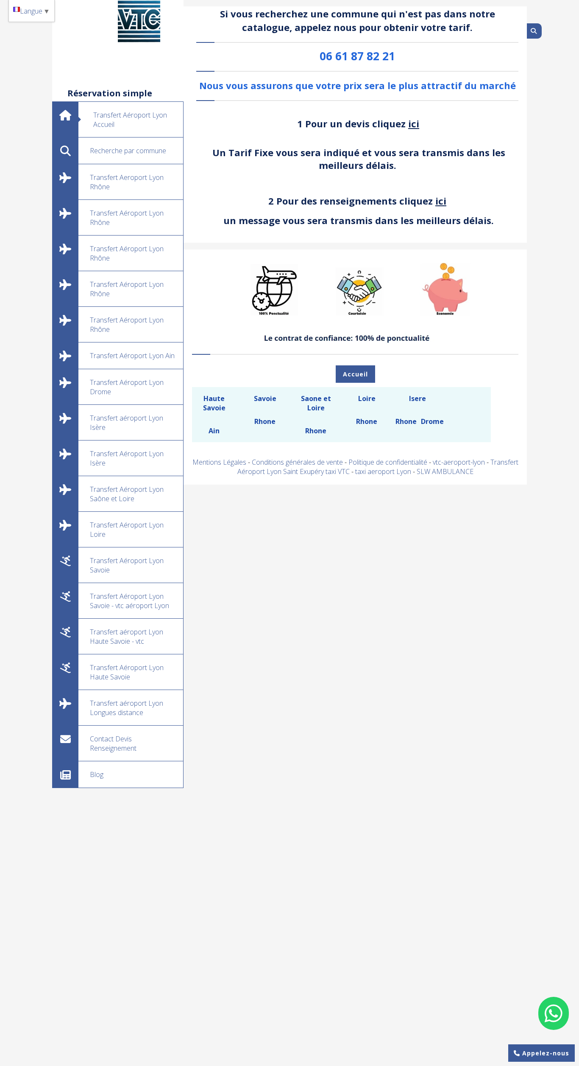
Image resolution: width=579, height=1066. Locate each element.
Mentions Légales (219, 462)
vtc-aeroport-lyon (460, 462)
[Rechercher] (534, 31)
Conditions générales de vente (297, 462)
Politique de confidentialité (387, 462)
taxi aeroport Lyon (384, 471)
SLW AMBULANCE (445, 471)
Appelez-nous (544, 1053)
